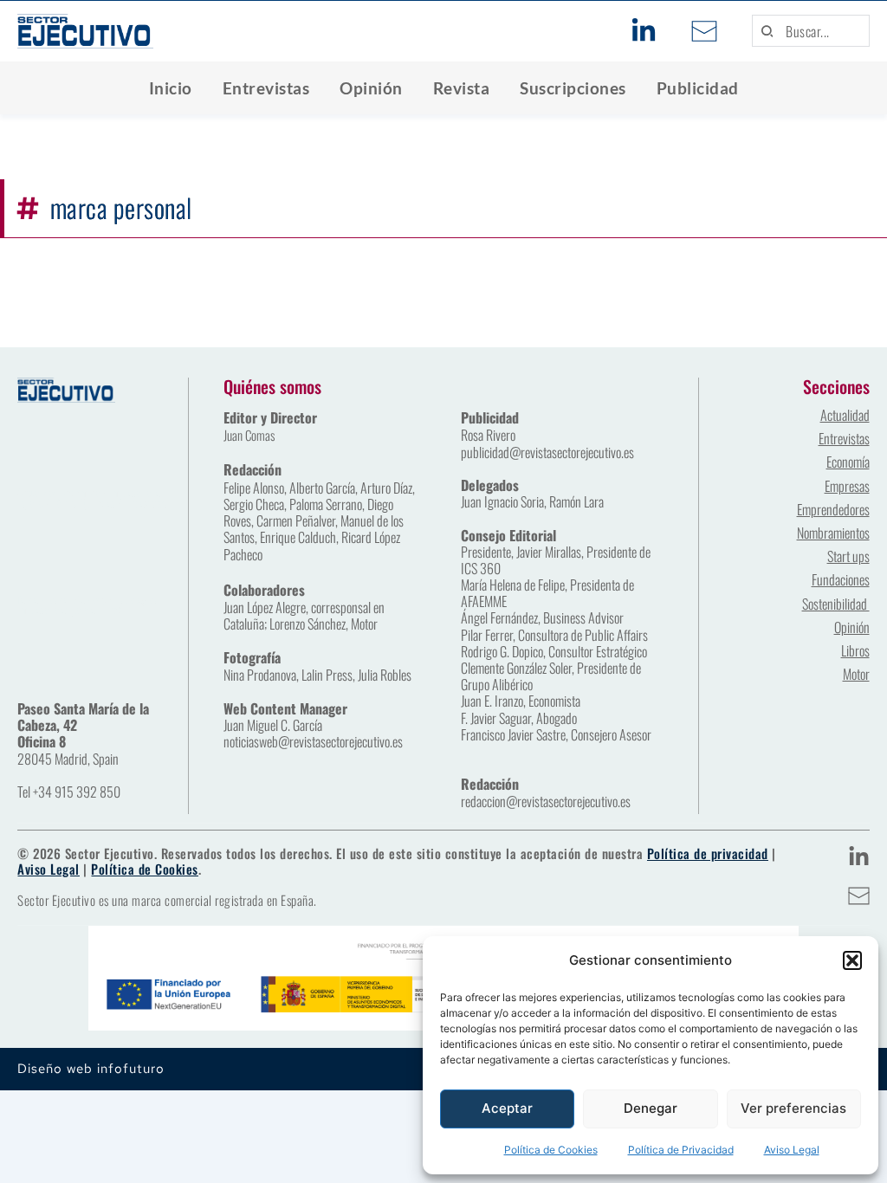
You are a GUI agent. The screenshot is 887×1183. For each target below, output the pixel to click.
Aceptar (507, 1108)
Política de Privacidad (681, 1149)
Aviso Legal (791, 1149)
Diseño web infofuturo (91, 1068)
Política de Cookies (551, 1149)
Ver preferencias (793, 1108)
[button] (852, 960)
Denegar (650, 1108)
